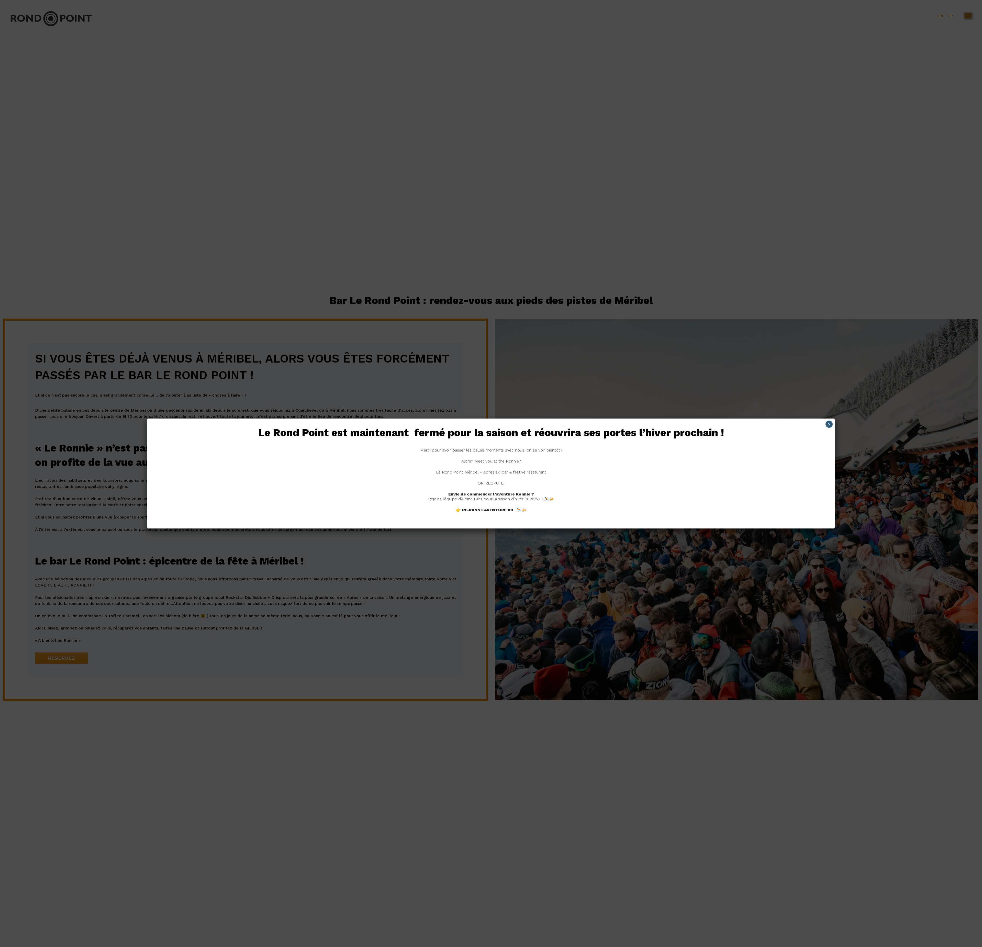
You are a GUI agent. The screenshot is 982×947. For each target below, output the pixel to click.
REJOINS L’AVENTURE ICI (487, 510)
